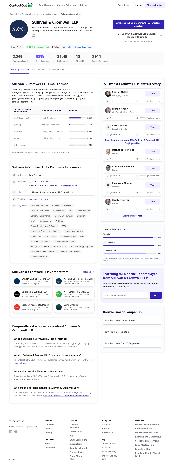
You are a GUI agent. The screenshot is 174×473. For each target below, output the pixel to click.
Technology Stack (56, 69)
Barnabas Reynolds (123, 149)
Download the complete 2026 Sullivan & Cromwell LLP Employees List (132, 142)
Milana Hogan (120, 108)
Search (155, 295)
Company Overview (19, 69)
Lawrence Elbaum (122, 183)
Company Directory (30, 14)
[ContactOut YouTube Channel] (15, 443)
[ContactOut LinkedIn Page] (10, 443)
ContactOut (14, 14)
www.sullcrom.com (38, 199)
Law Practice (46, 14)
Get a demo (123, 5)
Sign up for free (155, 5)
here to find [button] (19, 363)
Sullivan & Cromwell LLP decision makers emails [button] (66, 395)
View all (87, 271)
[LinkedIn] (33, 35)
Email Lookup (46, 5)
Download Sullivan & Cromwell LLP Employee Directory (139, 24)
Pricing (83, 5)
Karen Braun (119, 125)
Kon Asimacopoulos (123, 166)
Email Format (38, 69)
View (152, 93)
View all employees (132, 215)
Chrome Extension (66, 5)
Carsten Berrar (120, 200)
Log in (138, 5)
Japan (56, 14)
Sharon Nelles (120, 92)
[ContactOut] (21, 5)
